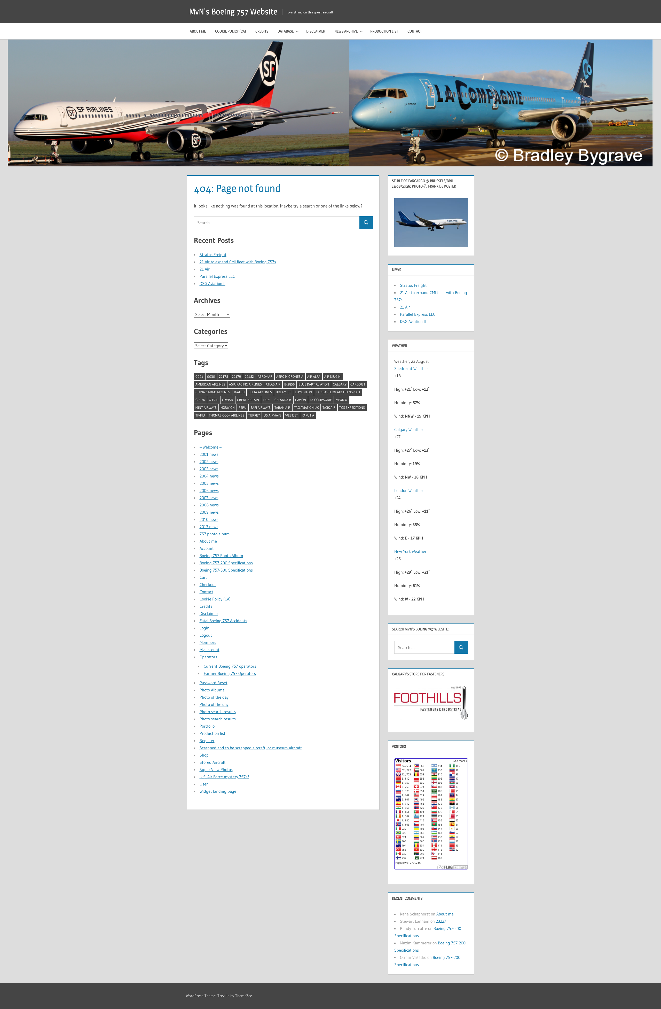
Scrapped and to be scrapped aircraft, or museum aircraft (251, 747)
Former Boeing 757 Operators (230, 673)
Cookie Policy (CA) (230, 31)
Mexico (341, 400)
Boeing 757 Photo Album (221, 555)
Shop (204, 755)
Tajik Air (328, 407)
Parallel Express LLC (217, 276)
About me (198, 31)
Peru (243, 407)
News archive (346, 31)
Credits (261, 31)
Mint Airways (206, 407)
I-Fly (266, 400)
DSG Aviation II (212, 283)
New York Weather (410, 551)
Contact (414, 31)
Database (286, 31)
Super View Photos (216, 769)
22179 (236, 376)
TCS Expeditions (352, 407)
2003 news (209, 468)
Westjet (291, 415)
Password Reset (213, 682)
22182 (249, 376)
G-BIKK (200, 400)
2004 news (209, 476)
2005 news (209, 483)
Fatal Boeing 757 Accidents (223, 620)
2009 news (209, 512)
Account (207, 548)
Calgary (340, 384)
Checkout (208, 584)
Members (208, 642)
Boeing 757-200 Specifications (226, 562)
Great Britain (248, 400)
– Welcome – (211, 447)
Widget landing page (218, 791)
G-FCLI (213, 400)
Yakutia (308, 415)
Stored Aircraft (213, 762)
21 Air (205, 269)
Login (204, 627)
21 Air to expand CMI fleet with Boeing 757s (238, 261)
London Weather (408, 490)
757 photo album (215, 533)
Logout (206, 635)
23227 (441, 921)
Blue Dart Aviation (313, 384)
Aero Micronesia (289, 376)
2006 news (209, 490)
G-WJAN (227, 400)
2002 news (209, 461)
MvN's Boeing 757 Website (233, 11)
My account (209, 649)
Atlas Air (273, 384)
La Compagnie (321, 400)
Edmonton (303, 392)
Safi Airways (260, 407)
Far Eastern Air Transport (338, 392)
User (204, 784)
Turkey (254, 415)
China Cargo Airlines (212, 392)
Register (207, 740)
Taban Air (282, 407)
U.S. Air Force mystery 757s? (224, 776)
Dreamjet (283, 392)
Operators (208, 656)
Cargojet (357, 384)
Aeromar (265, 376)
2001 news (209, 454)
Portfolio (207, 726)
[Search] (366, 222)
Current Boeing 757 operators (230, 666)
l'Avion (300, 400)
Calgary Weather (408, 429)
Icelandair (282, 400)
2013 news (209, 526)
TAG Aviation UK (306, 407)
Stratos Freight (213, 254)
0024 (199, 376)
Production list (384, 31)
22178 (223, 376)
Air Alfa (313, 376)
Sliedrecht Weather (411, 368)
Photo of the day (214, 697)
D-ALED (239, 392)
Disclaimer (315, 31)
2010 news (209, 519)
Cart (203, 577)
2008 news (209, 504)
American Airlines (210, 384)
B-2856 (289, 384)
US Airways (272, 415)
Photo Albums (212, 689)
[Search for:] (277, 222)
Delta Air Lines (260, 392)
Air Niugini (332, 376)
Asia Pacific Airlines (245, 384)
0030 (211, 376)
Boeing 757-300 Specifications (226, 570)
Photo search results (218, 711)
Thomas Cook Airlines (226, 415)
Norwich (228, 407)
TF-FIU (200, 415)
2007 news (209, 497)
